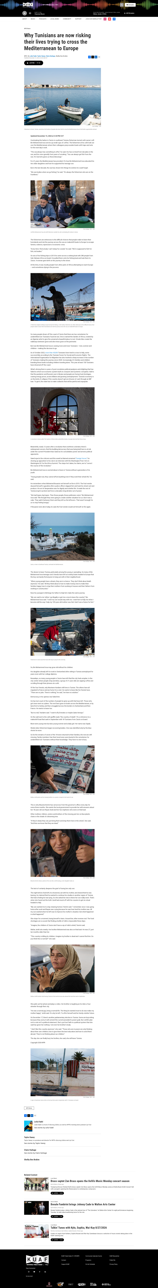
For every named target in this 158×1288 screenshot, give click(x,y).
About (24, 19)
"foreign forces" (82, 458)
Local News (54, 19)
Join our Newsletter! (93, 19)
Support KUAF (65, 1264)
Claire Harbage (50, 56)
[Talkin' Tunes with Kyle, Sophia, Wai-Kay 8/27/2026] (36, 1231)
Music (33, 19)
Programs (88, 1260)
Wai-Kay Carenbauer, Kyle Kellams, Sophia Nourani (63, 1231)
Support (78, 19)
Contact (63, 1260)
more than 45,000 (51, 353)
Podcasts (42, 19)
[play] (24, 13)
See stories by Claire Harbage (35, 1153)
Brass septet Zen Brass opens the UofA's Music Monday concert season (90, 1181)
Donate (131, 5)
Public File (112, 1260)
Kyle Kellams (54, 1184)
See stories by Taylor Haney (34, 1143)
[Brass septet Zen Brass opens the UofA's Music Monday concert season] (36, 1184)
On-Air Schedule (90, 1264)
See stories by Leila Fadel (44, 1128)
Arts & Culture (54, 1201)
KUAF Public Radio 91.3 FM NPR (70, 1256)
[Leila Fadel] (28, 1126)
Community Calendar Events (93, 1256)
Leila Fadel (33, 56)
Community (67, 19)
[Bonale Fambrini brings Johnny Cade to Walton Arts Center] (36, 1208)
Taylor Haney (41, 56)
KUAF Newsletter (114, 1256)
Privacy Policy (113, 1264)
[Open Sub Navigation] (28, 19)
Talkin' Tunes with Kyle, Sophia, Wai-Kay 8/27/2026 (79, 1227)
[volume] (30, 13)
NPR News (27, 28)
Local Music (54, 1178)
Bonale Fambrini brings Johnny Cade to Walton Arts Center (83, 1204)
